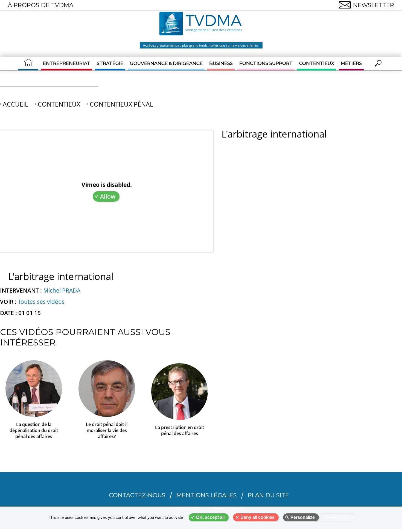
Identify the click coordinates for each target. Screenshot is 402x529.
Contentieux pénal (121, 104)
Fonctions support (266, 63)
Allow (107, 196)
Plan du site (268, 495)
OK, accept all (210, 517)
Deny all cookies (257, 517)
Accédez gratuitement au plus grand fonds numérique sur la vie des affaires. (201, 45)
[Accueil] (201, 24)
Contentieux (316, 63)
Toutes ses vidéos (41, 301)
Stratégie (110, 63)
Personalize (302, 517)
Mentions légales (206, 495)
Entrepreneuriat (66, 63)
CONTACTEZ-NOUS (137, 495)
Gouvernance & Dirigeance (166, 63)
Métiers (351, 63)
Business (221, 63)
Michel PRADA (61, 290)
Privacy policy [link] (338, 517)
